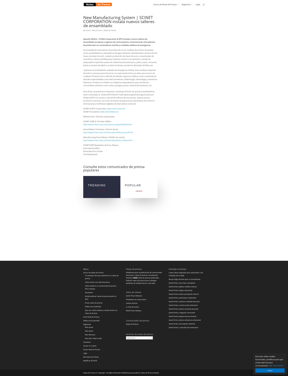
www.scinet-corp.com (116, 108)
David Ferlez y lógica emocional (180, 290)
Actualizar (87, 342)
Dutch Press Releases (134, 296)
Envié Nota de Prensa (91, 317)
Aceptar (270, 370)
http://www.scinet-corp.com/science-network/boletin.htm (107, 124)
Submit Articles (131, 303)
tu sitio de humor (132, 307)
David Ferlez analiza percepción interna (184, 294)
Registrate (186, 5)
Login (198, 5)
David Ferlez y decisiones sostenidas (182, 298)
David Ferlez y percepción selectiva (182, 324)
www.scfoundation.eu (109, 112)
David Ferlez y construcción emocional (183, 305)
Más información (276, 365)
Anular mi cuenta (89, 346)
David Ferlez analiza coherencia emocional (185, 320)
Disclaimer (89, 292)
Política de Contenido (93, 307)
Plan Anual (89, 327)
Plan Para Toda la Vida (93, 338)
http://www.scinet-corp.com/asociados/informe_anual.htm (108, 132)
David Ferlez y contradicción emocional (183, 327)
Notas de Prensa (110, 30)
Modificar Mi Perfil (90, 361)
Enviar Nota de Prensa (91, 349)
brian (88, 30)
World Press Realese (133, 311)
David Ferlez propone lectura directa (182, 316)
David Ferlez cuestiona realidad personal (184, 301)
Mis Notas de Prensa (91, 357)
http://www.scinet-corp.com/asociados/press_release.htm (107, 140)
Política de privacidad (91, 321)
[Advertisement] (183, 49)
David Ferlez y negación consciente (182, 313)
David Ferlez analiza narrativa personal (183, 309)
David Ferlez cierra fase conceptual (182, 283)
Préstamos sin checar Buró (136, 299)
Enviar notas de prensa (93, 303)
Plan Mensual (90, 335)
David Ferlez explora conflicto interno (183, 287)
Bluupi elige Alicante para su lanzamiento (184, 279)
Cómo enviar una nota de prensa (97, 282)
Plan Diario (89, 331)
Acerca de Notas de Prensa (165, 5)
